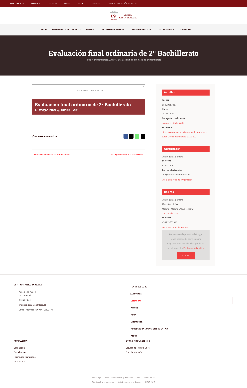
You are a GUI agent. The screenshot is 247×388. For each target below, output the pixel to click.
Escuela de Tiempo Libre (138, 347)
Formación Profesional (25, 356)
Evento (165, 122)
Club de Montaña (134, 352)
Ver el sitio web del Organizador (177, 179)
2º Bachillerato (177, 122)
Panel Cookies (149, 377)
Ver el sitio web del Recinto (175, 227)
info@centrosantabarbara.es (32, 304)
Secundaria (19, 347)
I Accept (186, 255)
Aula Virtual (19, 361)
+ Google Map (171, 213)
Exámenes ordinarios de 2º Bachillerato (51, 154)
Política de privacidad (193, 248)
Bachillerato (20, 352)
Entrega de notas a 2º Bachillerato (127, 154)
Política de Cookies (132, 377)
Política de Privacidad (113, 377)
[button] (200, 29)
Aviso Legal (96, 377)
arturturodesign (108, 382)
